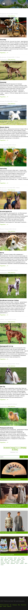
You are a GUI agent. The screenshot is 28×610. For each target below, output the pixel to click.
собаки (8, 563)
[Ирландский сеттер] (13, 333)
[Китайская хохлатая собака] (13, 286)
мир (9, 560)
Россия (2, 557)
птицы (22, 560)
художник (21, 563)
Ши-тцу (2, 386)
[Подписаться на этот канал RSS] (26, 11)
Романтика (23, 604)
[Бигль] (13, 241)
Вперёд (23, 448)
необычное (13, 560)
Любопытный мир (4, 604)
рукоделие (7, 561)
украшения (13, 563)
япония (2, 564)
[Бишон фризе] (13, 115)
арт (5, 557)
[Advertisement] (14, 580)
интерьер (19, 559)
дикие (2, 559)
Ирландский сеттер (6, 346)
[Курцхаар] (13, 70)
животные (6, 559)
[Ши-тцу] (13, 375)
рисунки (2, 561)
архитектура (10, 557)
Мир (19, 604)
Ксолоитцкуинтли (6, 211)
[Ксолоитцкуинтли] (13, 200)
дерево (15, 557)
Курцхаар (3, 82)
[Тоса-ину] (13, 27)
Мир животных (11, 16)
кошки (5, 560)
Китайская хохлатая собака (9, 300)
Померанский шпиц (6, 428)
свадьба (22, 561)
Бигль (2, 253)
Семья (4, 606)
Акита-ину (3, 169)
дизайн (22, 557)
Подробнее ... (3, 52)
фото (17, 563)
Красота (9, 606)
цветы (26, 563)
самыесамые (16, 561)
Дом (1, 606)
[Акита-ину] (13, 157)
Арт (10, 604)
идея (15, 559)
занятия (11, 559)
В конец (15, 450)
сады (12, 561)
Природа (14, 604)
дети (19, 557)
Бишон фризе (4, 127)
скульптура (3, 563)
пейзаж (18, 560)
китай (2, 560)
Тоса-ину (3, 40)
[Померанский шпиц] (13, 416)
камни (23, 559)
